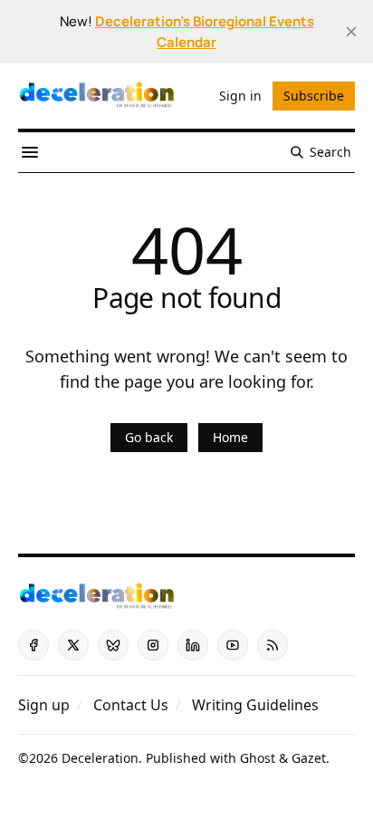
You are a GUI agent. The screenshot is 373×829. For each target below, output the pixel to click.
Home (230, 437)
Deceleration (100, 757)
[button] (44, 705)
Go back (149, 437)
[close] (351, 31)
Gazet (309, 757)
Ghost (257, 757)
